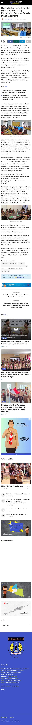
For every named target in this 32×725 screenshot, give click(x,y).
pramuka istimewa (14, 266)
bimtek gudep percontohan (9, 263)
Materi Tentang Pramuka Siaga (12, 486)
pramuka (4, 266)
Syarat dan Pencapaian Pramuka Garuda (17, 514)
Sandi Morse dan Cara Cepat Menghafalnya (18, 494)
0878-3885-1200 (12, 676)
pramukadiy (24, 266)
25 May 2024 (18, 19)
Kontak (12, 718)
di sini (17, 686)
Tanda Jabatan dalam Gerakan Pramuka (17, 509)
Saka (4, 369)
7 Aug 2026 (4, 379)
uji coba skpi (5, 271)
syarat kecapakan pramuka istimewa (12, 268)
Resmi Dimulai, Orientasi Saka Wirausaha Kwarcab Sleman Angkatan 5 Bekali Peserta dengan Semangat (15, 97)
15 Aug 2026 (4, 346)
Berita (24, 19)
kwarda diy (21, 263)
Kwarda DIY (8, 721)
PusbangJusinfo (8, 19)
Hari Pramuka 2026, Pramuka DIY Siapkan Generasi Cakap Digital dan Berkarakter (14, 91)
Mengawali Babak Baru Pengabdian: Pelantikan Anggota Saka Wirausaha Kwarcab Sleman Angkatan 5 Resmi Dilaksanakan (13, 408)
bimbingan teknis (10, 261)
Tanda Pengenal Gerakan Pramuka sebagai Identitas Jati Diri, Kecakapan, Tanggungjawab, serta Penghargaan (17, 501)
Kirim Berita (4, 718)
